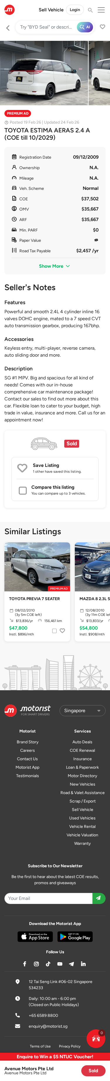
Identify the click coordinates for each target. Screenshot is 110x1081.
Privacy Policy (69, 1046)
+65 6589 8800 (43, 1015)
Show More (52, 266)
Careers (27, 750)
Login (75, 9)
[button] (96, 1038)
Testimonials (27, 775)
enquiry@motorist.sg (48, 1026)
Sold (93, 1070)
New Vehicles (82, 784)
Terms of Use (40, 1046)
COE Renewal (82, 750)
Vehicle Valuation (82, 835)
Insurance (82, 758)
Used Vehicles (82, 818)
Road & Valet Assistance (82, 792)
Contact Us (27, 758)
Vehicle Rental (82, 826)
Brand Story (27, 742)
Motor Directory (82, 775)
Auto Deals (82, 742)
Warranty (82, 843)
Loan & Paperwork (82, 767)
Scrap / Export (83, 801)
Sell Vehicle (51, 10)
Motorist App (27, 767)
